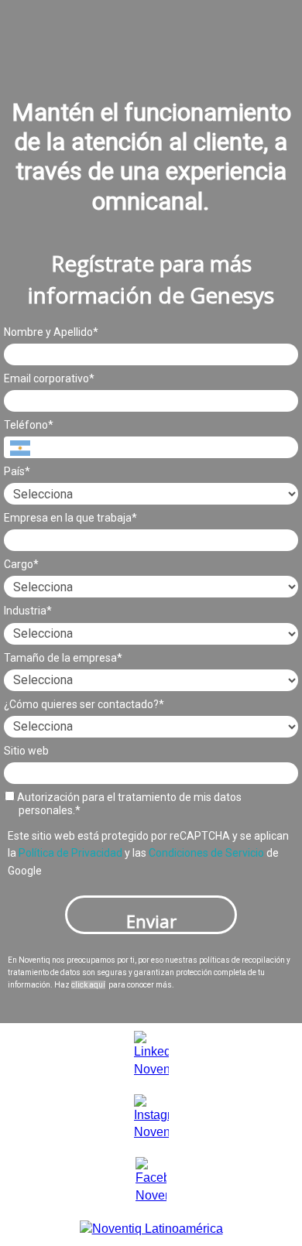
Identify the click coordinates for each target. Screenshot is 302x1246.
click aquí (88, 985)
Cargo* (21, 564)
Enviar (151, 921)
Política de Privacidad (70, 853)
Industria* (28, 610)
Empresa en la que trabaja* (70, 518)
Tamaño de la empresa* (63, 658)
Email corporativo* (49, 378)
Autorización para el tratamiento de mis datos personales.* (128, 804)
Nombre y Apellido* (51, 332)
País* (17, 471)
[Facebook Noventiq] (151, 1179)
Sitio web (26, 751)
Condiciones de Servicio (206, 853)
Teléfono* (28, 425)
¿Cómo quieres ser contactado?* (84, 704)
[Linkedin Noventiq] (151, 1053)
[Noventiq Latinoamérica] (151, 1228)
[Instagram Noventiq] (151, 1117)
